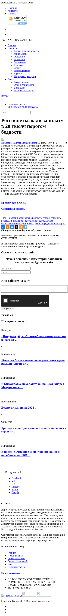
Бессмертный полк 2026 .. (19, 407)
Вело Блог (19, 87)
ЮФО (30, 223)
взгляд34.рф (31, 220)
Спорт (17, 68)
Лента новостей (16, 558)
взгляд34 (55, 218)
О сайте (12, 13)
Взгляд (5, 96)
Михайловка (21, 53)
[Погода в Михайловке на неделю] (17, 23)
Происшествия (22, 70)
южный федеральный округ (50, 223)
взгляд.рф (18, 220)
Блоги (11, 79)
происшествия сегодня (13, 223)
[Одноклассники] (7, 227)
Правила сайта (15, 555)
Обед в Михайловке (25, 85)
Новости (12, 48)
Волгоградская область (26, 51)
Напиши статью (16, 104)
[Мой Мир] (12, 227)
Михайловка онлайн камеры (23, 107)
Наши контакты (10, 573)
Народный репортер (25, 76)
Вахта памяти (21, 82)
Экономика (20, 62)
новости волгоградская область (25, 218)
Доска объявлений (18, 561)
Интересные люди (24, 90)
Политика (19, 59)
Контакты (13, 10)
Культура (19, 65)
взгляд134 (6, 220)
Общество (19, 56)
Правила (12, 8)
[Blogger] (21, 227)
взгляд (46, 218)
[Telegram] (25, 227)
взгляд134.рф (46, 220)
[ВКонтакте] (3, 227)
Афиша (18, 73)
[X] (16, 227)
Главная (12, 45)
